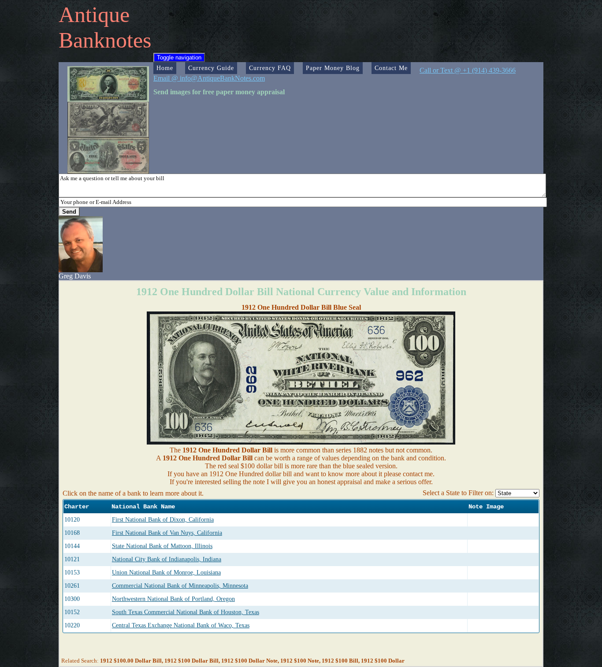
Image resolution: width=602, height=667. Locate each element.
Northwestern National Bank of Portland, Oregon (173, 599)
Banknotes (105, 40)
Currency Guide (211, 67)
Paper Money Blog (333, 67)
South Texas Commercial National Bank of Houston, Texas (185, 612)
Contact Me (391, 67)
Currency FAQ (270, 67)
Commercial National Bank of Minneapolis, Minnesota (180, 585)
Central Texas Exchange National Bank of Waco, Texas (180, 625)
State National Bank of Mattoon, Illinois (162, 546)
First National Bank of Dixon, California (163, 519)
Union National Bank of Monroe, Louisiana (166, 572)
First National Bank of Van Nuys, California (167, 533)
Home (164, 67)
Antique (94, 14)
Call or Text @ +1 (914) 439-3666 (468, 70)
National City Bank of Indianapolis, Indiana (166, 559)
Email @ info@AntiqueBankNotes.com (209, 78)
